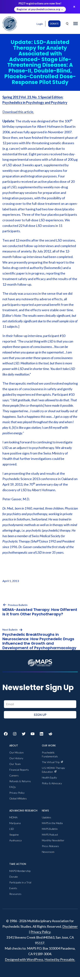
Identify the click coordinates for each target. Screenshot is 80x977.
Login (40, 23)
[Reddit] (50, 733)
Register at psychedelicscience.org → (40, 9)
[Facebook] (5, 733)
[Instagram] (14, 733)
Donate (54, 23)
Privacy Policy (40, 932)
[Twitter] (23, 733)
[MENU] (75, 24)
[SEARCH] (67, 24)
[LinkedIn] (41, 733)
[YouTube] (32, 733)
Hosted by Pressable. (59, 959)
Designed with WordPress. (24, 959)
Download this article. (18, 112)
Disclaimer (70, 926)
